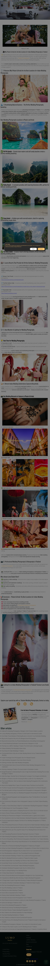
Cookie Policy (24, 246)
